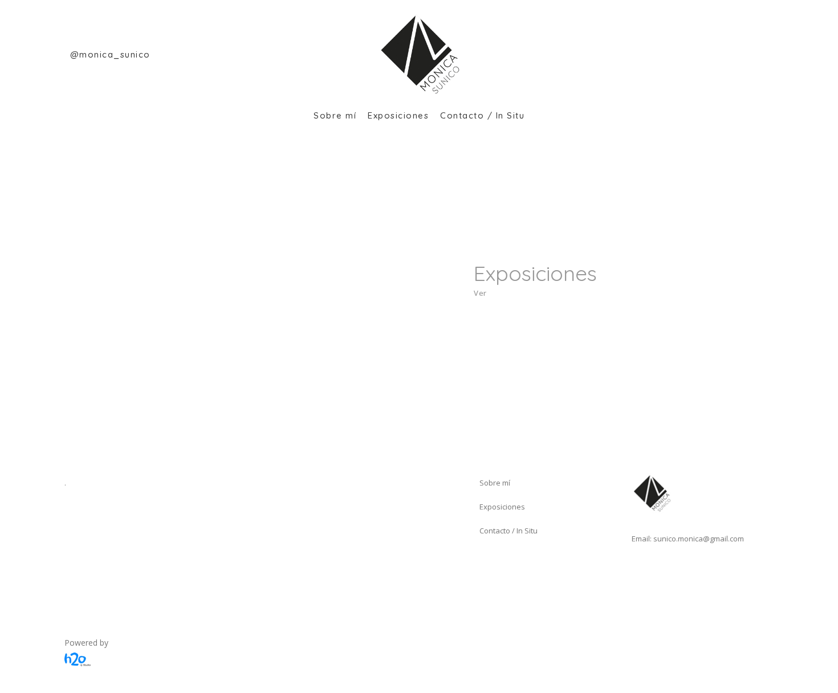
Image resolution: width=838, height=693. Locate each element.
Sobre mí (494, 483)
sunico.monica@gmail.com (698, 538)
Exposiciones (502, 507)
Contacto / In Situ (508, 530)
